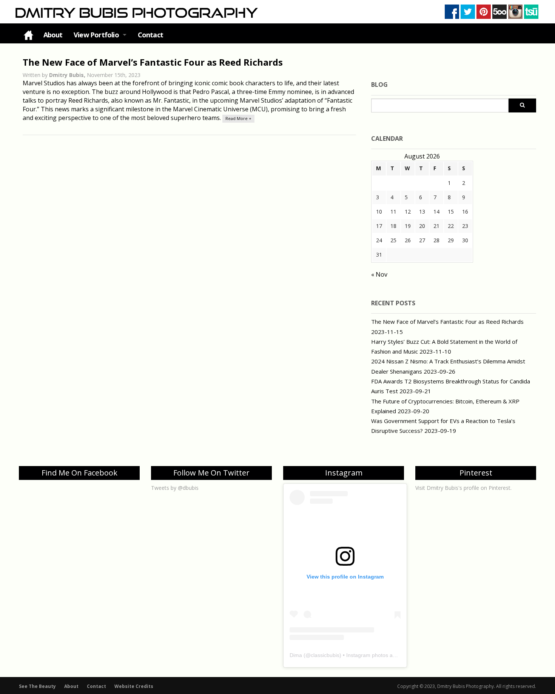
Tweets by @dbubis (175, 487)
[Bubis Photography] (135, 12)
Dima (296, 655)
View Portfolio (96, 34)
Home (28, 34)
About (53, 34)
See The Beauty (37, 686)
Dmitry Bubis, (68, 74)
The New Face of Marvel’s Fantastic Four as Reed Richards (153, 62)
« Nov (379, 274)
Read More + (238, 118)
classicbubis (325, 655)
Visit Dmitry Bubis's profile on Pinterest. (463, 487)
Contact (150, 34)
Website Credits (133, 686)
